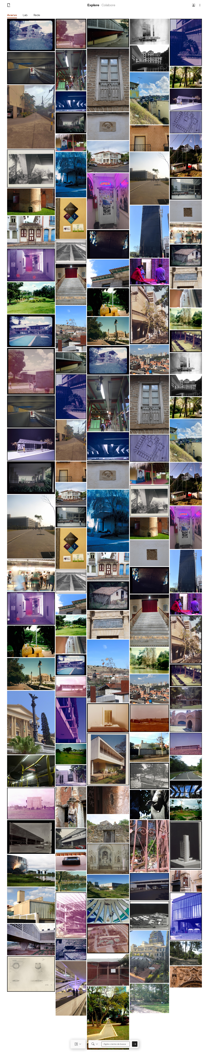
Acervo (12, 15)
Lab (25, 15)
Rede (37, 15)
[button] (194, 5)
